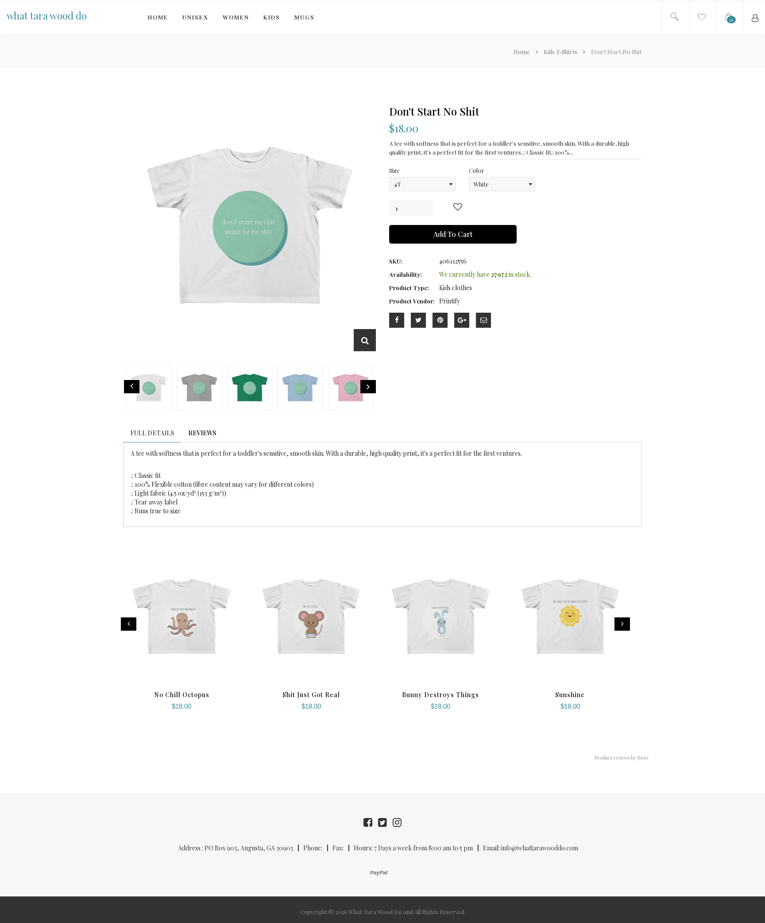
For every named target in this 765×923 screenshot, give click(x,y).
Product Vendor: (412, 301)
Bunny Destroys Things (440, 694)
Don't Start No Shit (434, 111)
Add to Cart (452, 234)
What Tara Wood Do (375, 911)
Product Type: (409, 287)
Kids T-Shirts (560, 51)
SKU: (395, 261)
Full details (152, 433)
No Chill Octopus (181, 694)
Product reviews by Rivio (621, 757)
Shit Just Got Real (311, 694)
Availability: (405, 274)
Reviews (202, 433)
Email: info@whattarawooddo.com (530, 848)
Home (522, 51)
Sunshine (570, 694)
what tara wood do (47, 15)
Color (476, 170)
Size (394, 170)
